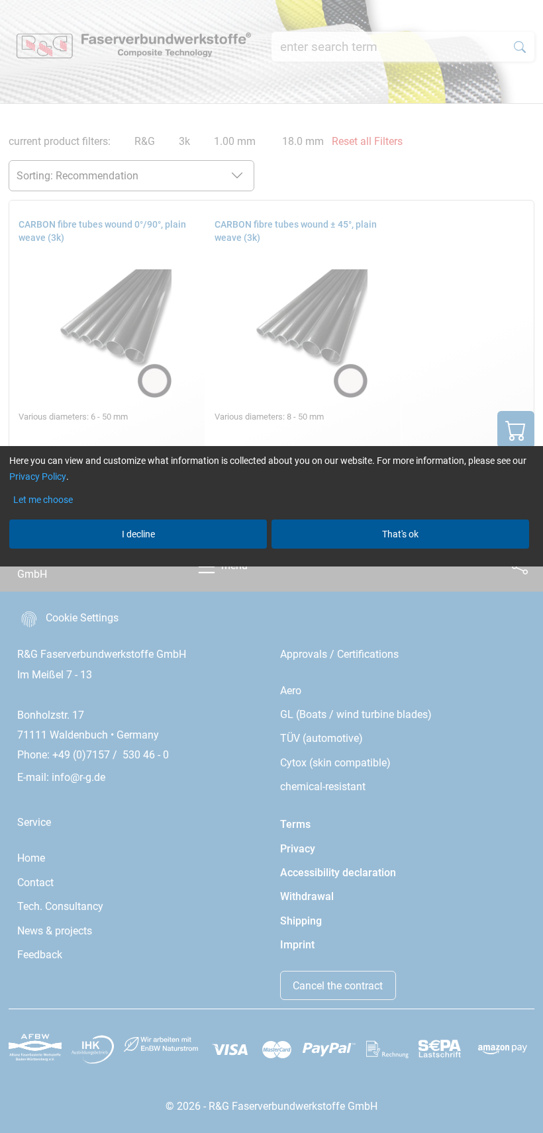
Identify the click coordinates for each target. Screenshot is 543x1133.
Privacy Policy (37, 476)
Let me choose (43, 499)
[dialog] (271, 566)
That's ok (400, 534)
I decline (138, 534)
